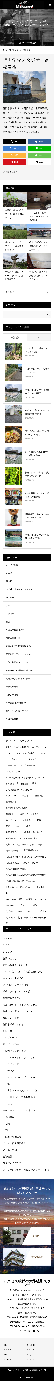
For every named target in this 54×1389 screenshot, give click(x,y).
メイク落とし (12, 759)
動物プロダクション (15, 1051)
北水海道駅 (11, 802)
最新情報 (15, 337)
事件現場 (10, 783)
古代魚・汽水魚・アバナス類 (22, 1090)
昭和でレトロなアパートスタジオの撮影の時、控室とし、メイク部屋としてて (25, 845)
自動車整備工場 (13, 638)
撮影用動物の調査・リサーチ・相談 (22, 838)
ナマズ (9, 605)
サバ (8, 753)
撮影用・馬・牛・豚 (33, 832)
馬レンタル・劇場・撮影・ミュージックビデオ (26, 918)
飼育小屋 (43, 911)
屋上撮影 (26, 820)
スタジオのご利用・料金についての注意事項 (26, 1170)
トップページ (10, 1037)
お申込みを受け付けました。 (18, 965)
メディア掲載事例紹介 (14, 1143)
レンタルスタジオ (14, 771)
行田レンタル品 (11, 1018)
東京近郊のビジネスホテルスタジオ (22, 863)
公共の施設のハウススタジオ (19, 790)
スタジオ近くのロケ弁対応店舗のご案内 (23, 971)
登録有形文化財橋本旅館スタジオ (21, 670)
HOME (6, 1345)
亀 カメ (12, 1084)
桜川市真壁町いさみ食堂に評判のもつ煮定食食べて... (38, 246)
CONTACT (32, 1359)
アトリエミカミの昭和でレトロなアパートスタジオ (26, 748)
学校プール (11, 820)
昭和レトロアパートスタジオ (18, 1011)
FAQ (29, 1355)
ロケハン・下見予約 (13, 978)
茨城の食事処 (12, 719)
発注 (8, 893)
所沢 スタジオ (13, 826)
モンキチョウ (30, 759)
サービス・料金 (11, 1044)
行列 (35, 905)
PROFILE (31, 1350)
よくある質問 (10, 1150)
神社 (7, 1130)
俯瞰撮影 (24, 783)
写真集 (25, 796)
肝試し (23, 905)
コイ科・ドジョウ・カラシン (19, 589)
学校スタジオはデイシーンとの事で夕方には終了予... (14, 275)
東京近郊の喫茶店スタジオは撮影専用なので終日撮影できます (26, 876)
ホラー (44, 753)
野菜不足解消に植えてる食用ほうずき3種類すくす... (14, 214)
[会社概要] (27, 1228)
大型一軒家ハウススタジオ (18, 662)
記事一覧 (7, 1031)
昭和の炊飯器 (12, 850)
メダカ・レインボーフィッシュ (23, 1077)
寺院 (7, 1123)
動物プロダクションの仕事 (18, 678)
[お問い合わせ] (27, 1249)
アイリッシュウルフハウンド (19, 741)
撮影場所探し (12, 832)
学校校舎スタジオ (12, 998)
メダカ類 (10, 613)
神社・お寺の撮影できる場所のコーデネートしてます (26, 900)
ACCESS (8, 938)
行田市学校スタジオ (15, 630)
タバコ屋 (9, 1117)
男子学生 (41, 887)
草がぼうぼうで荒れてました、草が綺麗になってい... (14, 246)
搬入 (28, 826)
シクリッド (11, 597)
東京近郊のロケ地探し (16, 869)
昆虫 (8, 622)
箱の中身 (10, 905)
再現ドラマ (11, 796)
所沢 (39, 820)
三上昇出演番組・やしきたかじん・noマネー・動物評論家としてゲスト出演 (25, 778)
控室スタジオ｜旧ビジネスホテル (20, 1004)
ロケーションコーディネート (19, 711)
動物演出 (39, 796)
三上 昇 (14, 172)
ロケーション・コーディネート (19, 1110)
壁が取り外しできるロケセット (20, 808)
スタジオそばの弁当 (25, 753)
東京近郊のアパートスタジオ (19, 654)
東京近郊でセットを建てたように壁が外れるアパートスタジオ (26, 857)
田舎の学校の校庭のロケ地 (18, 887)
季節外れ (10, 814)
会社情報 (7, 1156)
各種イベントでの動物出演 (21, 1097)
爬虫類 (9, 581)
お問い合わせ (10, 958)
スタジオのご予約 (12, 1163)
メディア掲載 (12, 565)
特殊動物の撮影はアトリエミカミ (21, 881)
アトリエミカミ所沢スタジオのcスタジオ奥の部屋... (38, 216)
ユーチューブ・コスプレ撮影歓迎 (21, 765)
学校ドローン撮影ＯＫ (30, 814)
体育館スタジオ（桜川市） (17, 985)
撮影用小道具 (12, 686)
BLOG (6, 945)
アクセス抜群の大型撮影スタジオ (27, 1283)
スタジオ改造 (12, 695)
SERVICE (7, 1350)
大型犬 (9, 573)
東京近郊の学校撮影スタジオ (19, 646)
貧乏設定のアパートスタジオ (19, 911)
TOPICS (39, 337)
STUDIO (7, 952)
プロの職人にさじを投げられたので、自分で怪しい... (38, 275)
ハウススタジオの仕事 (16, 703)
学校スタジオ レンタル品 (17, 991)
